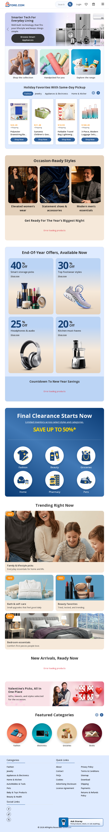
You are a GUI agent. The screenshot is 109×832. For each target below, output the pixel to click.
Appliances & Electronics (18, 772)
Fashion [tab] (28, 90)
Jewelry (10, 768)
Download (85, 776)
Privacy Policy (87, 763)
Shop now (15, 273)
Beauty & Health (14, 793)
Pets (9, 785)
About (59, 763)
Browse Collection (24, 36)
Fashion (10, 763)
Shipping (85, 780)
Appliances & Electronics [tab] (56, 90)
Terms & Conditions (90, 768)
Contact (59, 768)
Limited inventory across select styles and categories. (54, 418)
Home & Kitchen (14, 776)
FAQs (58, 772)
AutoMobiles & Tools (16, 780)
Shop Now (19, 136)
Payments (85, 785)
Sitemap (85, 772)
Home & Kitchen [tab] (79, 90)
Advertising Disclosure (66, 780)
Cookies (59, 776)
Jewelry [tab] (38, 90)
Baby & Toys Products (17, 789)
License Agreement (65, 785)
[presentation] (93, 89)
